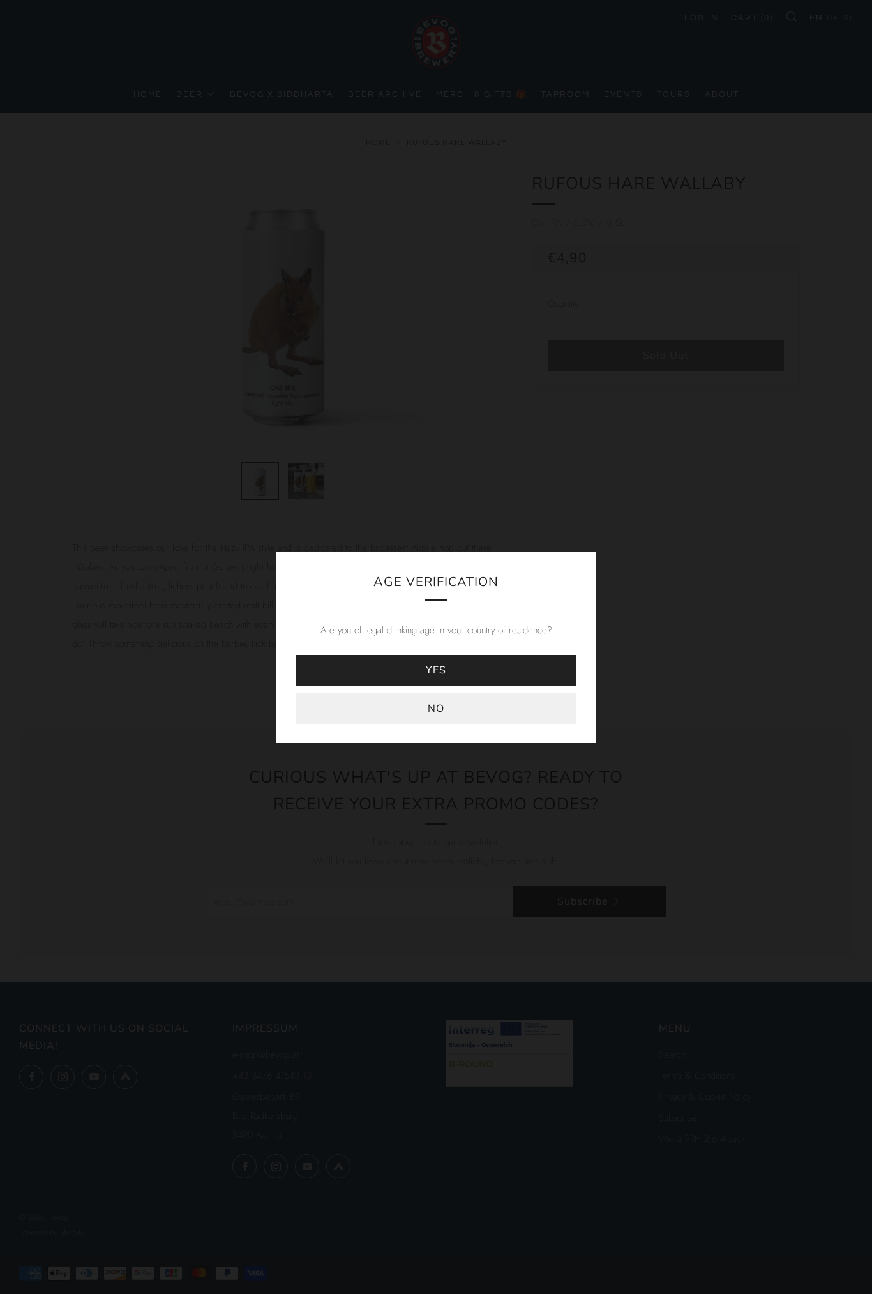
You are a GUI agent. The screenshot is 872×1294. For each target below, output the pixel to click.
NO (436, 709)
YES (436, 670)
